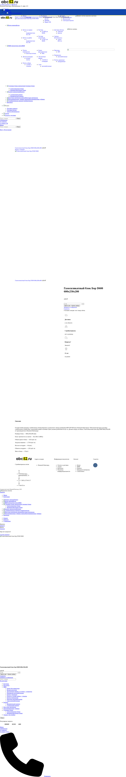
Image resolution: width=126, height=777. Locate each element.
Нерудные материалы (9, 707)
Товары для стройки (9, 715)
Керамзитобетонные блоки (15, 507)
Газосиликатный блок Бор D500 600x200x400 (28, 280)
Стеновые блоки (24, 17)
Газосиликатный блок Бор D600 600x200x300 (28, 148)
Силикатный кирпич (13, 705)
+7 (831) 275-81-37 (5, 4)
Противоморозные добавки (11, 708)
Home (17, 17)
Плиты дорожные (12, 694)
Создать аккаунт (5, 534)
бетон (14, 724)
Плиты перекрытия (12, 697)
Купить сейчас (75, 305)
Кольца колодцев (12, 690)
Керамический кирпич (13, 704)
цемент (7, 724)
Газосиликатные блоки (36, 17)
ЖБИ (4, 687)
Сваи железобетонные (13, 701)
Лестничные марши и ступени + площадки (19, 691)
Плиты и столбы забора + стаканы (17, 696)
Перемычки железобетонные (15, 693)
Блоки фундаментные (13, 688)
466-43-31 (14, 4)
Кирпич (5, 702)
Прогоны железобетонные (14, 699)
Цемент (19, 13)
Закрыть (2, 492)
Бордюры (6, 684)
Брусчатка (6, 685)
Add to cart (67, 305)
